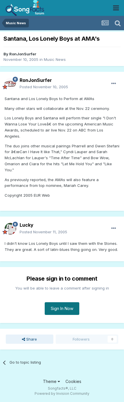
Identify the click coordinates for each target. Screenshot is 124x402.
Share (31, 339)
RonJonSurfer (22, 54)
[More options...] (113, 83)
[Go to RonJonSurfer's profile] (10, 83)
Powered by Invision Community (62, 393)
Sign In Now (62, 308)
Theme (50, 381)
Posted (44, 86)
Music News (55, 59)
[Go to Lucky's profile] (10, 228)
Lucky (26, 225)
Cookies (73, 381)
